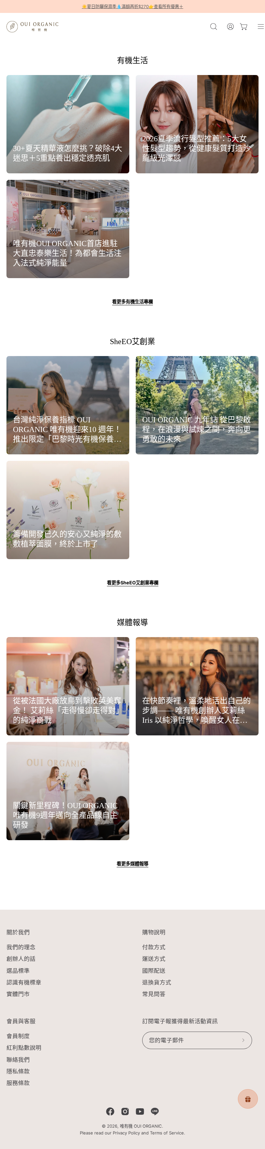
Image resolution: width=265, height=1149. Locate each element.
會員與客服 (21, 1021)
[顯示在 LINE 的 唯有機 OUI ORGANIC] (155, 1111)
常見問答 (153, 994)
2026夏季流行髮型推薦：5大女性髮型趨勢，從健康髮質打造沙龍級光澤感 (196, 148)
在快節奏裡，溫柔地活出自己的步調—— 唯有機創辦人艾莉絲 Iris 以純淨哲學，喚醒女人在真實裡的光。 (196, 711)
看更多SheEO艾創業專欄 (132, 582)
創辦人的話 (21, 959)
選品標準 (18, 970)
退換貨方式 (156, 982)
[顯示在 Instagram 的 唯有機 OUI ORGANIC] (125, 1111)
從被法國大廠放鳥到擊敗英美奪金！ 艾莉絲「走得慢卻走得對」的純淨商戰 (67, 710)
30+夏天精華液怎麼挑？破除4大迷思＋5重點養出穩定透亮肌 (67, 153)
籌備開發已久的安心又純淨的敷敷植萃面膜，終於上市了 (67, 539)
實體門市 (18, 994)
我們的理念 (21, 947)
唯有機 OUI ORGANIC (141, 1126)
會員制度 (18, 1036)
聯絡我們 (18, 1059)
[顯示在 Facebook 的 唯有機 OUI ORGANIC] (110, 1111)
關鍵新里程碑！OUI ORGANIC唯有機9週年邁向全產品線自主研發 (65, 815)
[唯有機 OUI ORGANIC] (32, 26)
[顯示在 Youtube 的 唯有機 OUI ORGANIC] (140, 1111)
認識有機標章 (23, 982)
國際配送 (153, 970)
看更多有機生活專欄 (132, 301)
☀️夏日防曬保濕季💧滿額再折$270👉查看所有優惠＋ (132, 6)
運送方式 (153, 959)
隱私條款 (18, 1071)
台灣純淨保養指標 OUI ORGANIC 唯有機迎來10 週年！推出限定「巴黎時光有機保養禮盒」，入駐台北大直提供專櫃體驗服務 (67, 430)
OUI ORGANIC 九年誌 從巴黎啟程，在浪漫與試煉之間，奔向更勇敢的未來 (196, 429)
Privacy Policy (126, 1132)
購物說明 (153, 932)
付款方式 (153, 947)
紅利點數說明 (23, 1047)
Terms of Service (167, 1132)
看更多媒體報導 (132, 863)
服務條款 (18, 1082)
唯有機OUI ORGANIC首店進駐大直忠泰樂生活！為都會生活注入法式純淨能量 (67, 253)
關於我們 (18, 932)
